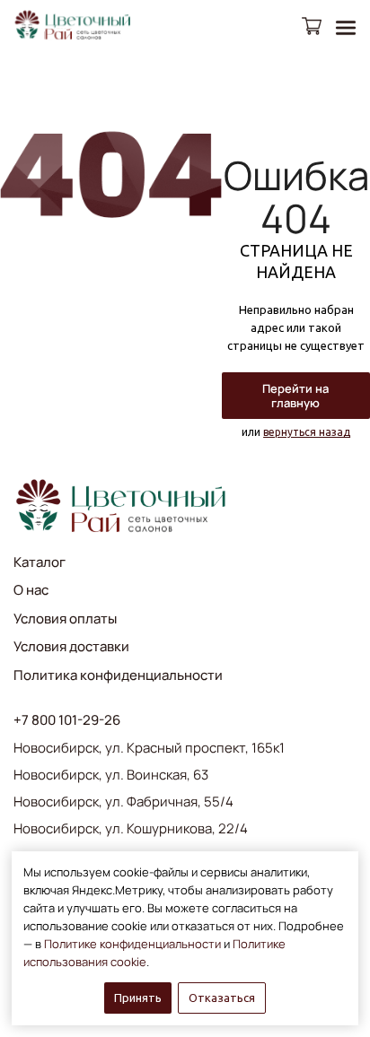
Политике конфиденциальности (132, 944)
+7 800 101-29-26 (66, 720)
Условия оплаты (65, 618)
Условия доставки (71, 646)
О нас (30, 589)
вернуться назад (306, 432)
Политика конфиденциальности (118, 675)
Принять (138, 997)
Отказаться (222, 997)
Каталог (39, 562)
